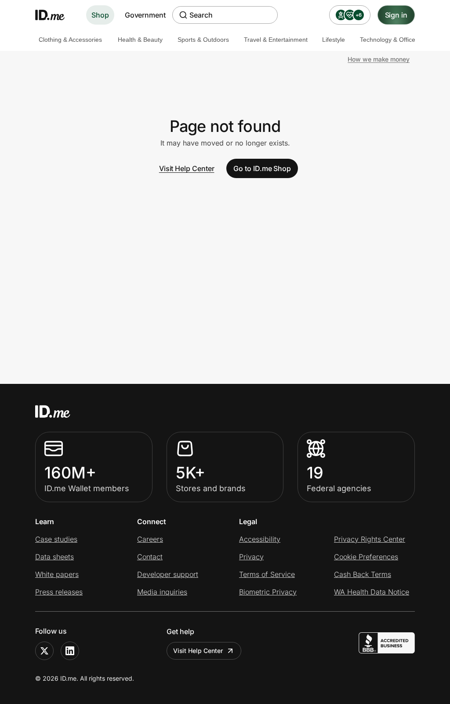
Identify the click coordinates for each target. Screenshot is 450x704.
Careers (150, 539)
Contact (150, 556)
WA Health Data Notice (371, 591)
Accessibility (259, 539)
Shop (100, 15)
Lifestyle (333, 39)
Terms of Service (267, 574)
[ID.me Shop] (55, 15)
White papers (57, 574)
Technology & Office (387, 39)
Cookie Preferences (366, 556)
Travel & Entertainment (276, 39)
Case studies (56, 539)
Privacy (251, 556)
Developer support (167, 574)
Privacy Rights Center (369, 539)
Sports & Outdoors (203, 39)
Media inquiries (162, 591)
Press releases (59, 591)
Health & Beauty (140, 39)
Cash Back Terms (362, 574)
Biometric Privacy (268, 591)
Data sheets (54, 556)
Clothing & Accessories (70, 39)
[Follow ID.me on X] (44, 651)
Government (145, 15)
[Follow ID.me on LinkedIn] (70, 651)
